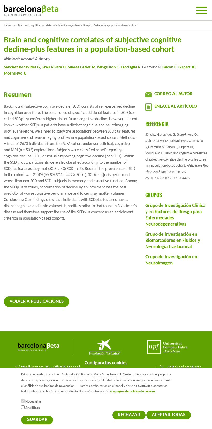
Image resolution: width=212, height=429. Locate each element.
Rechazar (129, 414)
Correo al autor (173, 94)
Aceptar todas (168, 414)
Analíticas (32, 408)
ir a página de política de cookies (132, 391)
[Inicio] (31, 10)
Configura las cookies (106, 363)
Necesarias (33, 402)
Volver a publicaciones (37, 301)
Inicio (7, 25)
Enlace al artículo (175, 106)
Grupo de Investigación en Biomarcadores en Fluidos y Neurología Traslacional (172, 240)
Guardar (37, 419)
